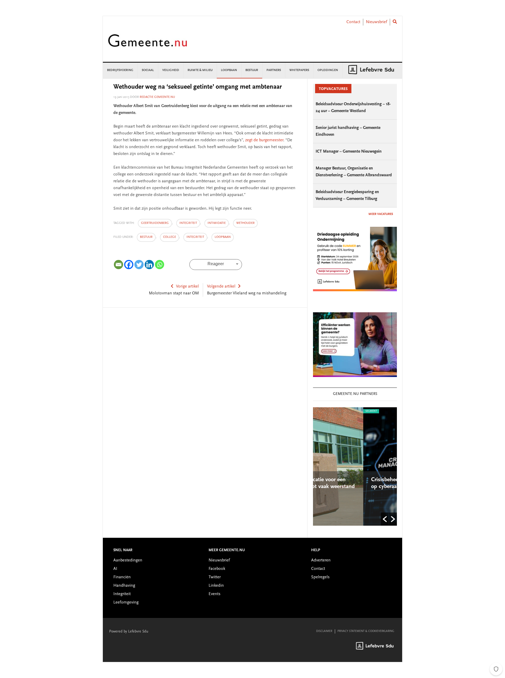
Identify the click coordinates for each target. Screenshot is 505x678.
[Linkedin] (149, 264)
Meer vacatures (380, 214)
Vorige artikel (187, 286)
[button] (385, 519)
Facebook (217, 569)
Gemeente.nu (147, 44)
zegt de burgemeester (264, 140)
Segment (331, 411)
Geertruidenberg (155, 223)
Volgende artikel (221, 286)
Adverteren (321, 560)
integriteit (188, 223)
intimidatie (217, 223)
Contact (353, 22)
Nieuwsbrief (376, 22)
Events (214, 594)
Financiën (122, 577)
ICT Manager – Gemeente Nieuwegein (349, 151)
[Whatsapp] (159, 264)
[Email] (118, 264)
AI (115, 569)
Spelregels (320, 577)
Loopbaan (223, 237)
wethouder (245, 223)
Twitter (215, 577)
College (169, 237)
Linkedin (216, 586)
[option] (365, 466)
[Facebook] (128, 264)
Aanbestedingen (127, 560)
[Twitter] (139, 264)
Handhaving (124, 586)
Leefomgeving (126, 602)
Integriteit (195, 237)
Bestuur (146, 237)
